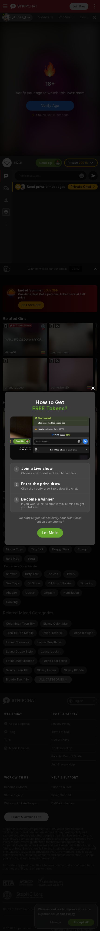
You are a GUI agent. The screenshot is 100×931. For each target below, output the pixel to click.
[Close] (93, 387)
